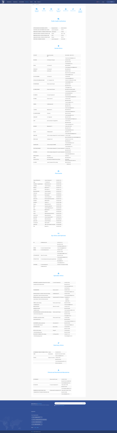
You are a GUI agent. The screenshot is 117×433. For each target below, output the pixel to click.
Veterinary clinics (73, 10)
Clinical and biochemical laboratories (80, 11)
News (35, 1)
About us (38, 1)
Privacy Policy (62, 405)
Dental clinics (44, 10)
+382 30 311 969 (37, 424)
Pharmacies (51, 10)
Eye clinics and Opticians (58, 11)
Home (33, 4)
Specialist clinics (65, 10)
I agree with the (59, 405)
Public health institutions (37, 11)
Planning (26, 1)
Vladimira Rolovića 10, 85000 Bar (41, 419)
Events (31, 1)
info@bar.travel (37, 417)
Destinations (9, 1)
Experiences (15, 1)
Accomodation (21, 1)
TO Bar (33, 431)
